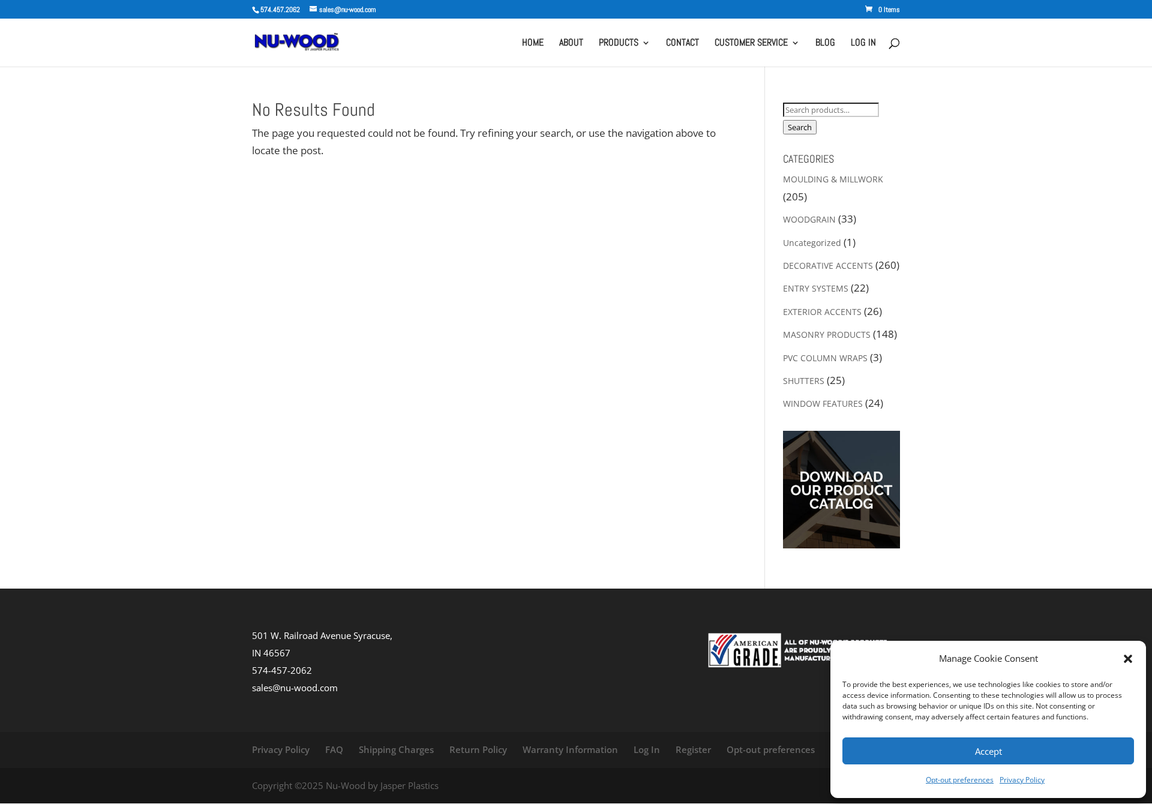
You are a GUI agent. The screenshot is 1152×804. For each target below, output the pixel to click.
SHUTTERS (803, 380)
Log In (647, 749)
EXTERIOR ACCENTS (822, 311)
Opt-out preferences (960, 780)
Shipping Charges (396, 749)
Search (800, 127)
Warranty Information (570, 749)
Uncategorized (812, 242)
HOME (533, 43)
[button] (1128, 659)
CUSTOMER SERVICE (751, 43)
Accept (988, 751)
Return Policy (478, 749)
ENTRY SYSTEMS (815, 288)
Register (693, 749)
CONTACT (682, 43)
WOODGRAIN (809, 219)
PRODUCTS (618, 43)
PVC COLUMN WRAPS (825, 358)
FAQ (334, 749)
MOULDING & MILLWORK (833, 179)
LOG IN (863, 43)
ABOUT (571, 43)
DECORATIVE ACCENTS (828, 265)
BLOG (825, 43)
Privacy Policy (1022, 780)
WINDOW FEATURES (823, 403)
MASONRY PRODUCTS (827, 334)
